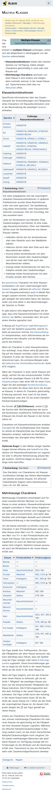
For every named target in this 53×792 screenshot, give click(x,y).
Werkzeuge (14, 768)
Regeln (19, 759)
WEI (37, 574)
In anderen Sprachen (35, 768)
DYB (24, 125)
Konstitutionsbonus (37, 384)
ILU (34, 138)
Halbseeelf (8, 169)
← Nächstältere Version (26, 28)
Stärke (19, 595)
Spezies (6, 56)
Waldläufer (8, 635)
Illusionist (8, 587)
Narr (5, 616)
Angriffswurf (21, 325)
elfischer (36, 289)
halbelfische (37, 449)
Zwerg (6, 182)
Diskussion (17, 23)
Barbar (6, 561)
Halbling (7, 153)
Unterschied (10, 28)
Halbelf (6, 146)
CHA (42, 574)
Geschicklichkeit (24, 570)
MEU (35, 162)
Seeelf (6, 177)
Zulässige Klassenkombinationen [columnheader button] (32, 118)
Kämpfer (7, 595)
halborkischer (13, 363)
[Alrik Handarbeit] (3, 188)
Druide (6, 574)
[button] (49, 40)
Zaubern (6, 289)
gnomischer (12, 282)
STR (37, 595)
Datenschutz (7, 782)
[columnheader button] (8, 117)
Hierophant (8, 583)
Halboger (8, 157)
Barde (6, 566)
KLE (46, 143)
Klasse (7, 557)
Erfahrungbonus (44, 557)
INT (37, 578)
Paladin (6, 622)
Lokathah (8, 173)
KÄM (18, 125)
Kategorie (8, 759)
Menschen (11, 87)
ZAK (35, 131)
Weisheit (20, 574)
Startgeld (7, 427)
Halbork (7, 163)
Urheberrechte (8, 785)
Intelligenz (21, 578)
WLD (18, 146)
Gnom (6, 138)
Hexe (5, 578)
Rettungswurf (40, 325)
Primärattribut (23, 557)
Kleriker (6, 317)
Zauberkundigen (10, 381)
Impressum (6, 789)
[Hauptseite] (9, 3)
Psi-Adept (8, 628)
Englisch (18, 43)
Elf (4, 132)
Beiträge (26, 23)
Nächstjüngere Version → (34, 31)
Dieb (47, 381)
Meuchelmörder (37, 363)
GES (37, 570)
